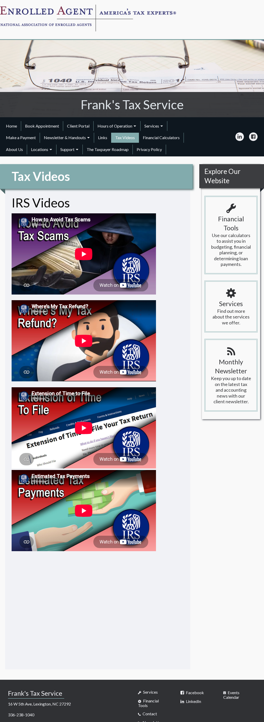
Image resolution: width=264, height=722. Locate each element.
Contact (149, 713)
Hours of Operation (114, 125)
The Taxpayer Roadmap (108, 149)
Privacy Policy (149, 149)
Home (11, 125)
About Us (14, 149)
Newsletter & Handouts (65, 137)
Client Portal (78, 125)
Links (102, 137)
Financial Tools (148, 703)
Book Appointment (42, 125)
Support (67, 149)
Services (151, 125)
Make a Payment (21, 137)
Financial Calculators (161, 137)
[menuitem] (11, 126)
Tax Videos (125, 137)
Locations (39, 149)
